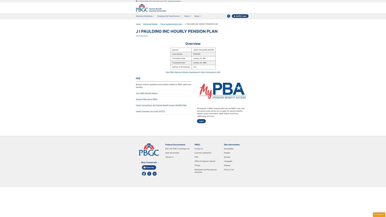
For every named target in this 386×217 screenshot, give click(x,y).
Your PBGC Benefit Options (147, 93)
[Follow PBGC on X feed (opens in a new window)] (149, 176)
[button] (379, 214)
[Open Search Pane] (228, 16)
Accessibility (229, 149)
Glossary (227, 157)
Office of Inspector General (205, 161)
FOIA (196, 157)
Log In (201, 121)
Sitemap (227, 165)
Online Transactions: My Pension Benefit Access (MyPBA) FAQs (161, 105)
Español (227, 153)
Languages (228, 161)
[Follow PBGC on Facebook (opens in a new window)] (144, 176)
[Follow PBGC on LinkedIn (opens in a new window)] (154, 176)
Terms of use (229, 170)
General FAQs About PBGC (146, 99)
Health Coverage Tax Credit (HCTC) (150, 111)
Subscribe (150, 167)
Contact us (199, 149)
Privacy (197, 165)
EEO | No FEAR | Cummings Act (177, 149)
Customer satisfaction (203, 153)
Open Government (172, 153)
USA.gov (168, 157)
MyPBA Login (241, 16)
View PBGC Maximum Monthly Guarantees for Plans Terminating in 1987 (193, 72)
